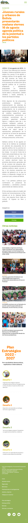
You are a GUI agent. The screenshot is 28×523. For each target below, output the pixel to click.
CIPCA (5, 2)
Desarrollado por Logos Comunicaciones (26, 519)
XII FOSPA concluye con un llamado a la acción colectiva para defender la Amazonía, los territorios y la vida (14, 306)
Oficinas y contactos (7, 508)
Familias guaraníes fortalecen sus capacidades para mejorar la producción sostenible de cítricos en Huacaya (13, 279)
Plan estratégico (6, 500)
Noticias (4, 505)
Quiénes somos (6, 481)
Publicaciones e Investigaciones (10, 489)
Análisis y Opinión (6, 492)
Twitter (14, 216)
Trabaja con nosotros (7, 494)
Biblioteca (4, 486)
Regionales (5, 484)
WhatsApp (14, 220)
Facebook (14, 212)
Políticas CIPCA (6, 503)
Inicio (3, 478)
